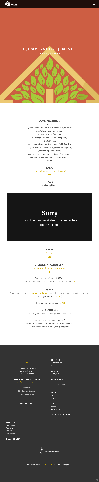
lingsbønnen (43, 293)
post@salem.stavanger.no (27, 382)
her (75, 282)
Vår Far (57, 296)
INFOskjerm (58, 385)
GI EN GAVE (27, 403)
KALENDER (57, 379)
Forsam (34, 293)
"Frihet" (49, 253)
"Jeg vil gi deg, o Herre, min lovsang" (50, 171)
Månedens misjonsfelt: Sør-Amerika (49, 268)
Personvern (30, 465)
